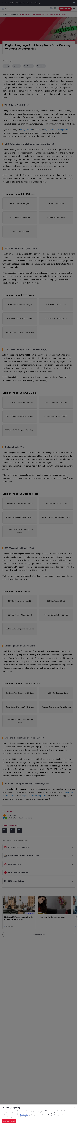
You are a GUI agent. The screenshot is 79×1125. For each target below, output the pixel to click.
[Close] (74, 1107)
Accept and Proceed (9, 1121)
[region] (38, 1114)
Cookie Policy (24, 1115)
